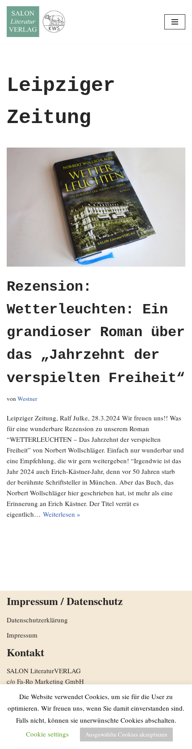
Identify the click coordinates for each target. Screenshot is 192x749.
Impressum (22, 634)
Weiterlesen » (61, 514)
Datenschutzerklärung (37, 619)
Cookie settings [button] (47, 733)
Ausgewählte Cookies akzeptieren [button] (126, 734)
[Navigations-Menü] (174, 21)
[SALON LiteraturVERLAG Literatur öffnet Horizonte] (38, 21)
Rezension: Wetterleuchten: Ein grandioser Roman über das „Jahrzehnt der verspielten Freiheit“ (96, 333)
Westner (27, 399)
